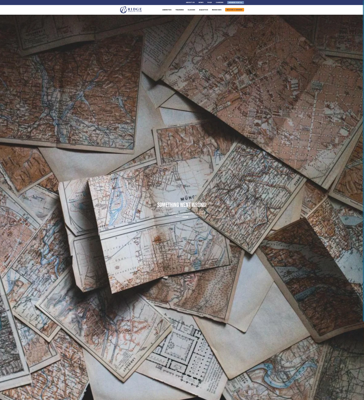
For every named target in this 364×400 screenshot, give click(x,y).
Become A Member (234, 10)
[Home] (131, 9)
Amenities (167, 10)
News (201, 2)
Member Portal (235, 2)
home (185, 216)
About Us (190, 2)
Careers (219, 2)
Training (179, 10)
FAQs (209, 2)
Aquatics (203, 10)
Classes (191, 10)
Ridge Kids (217, 10)
